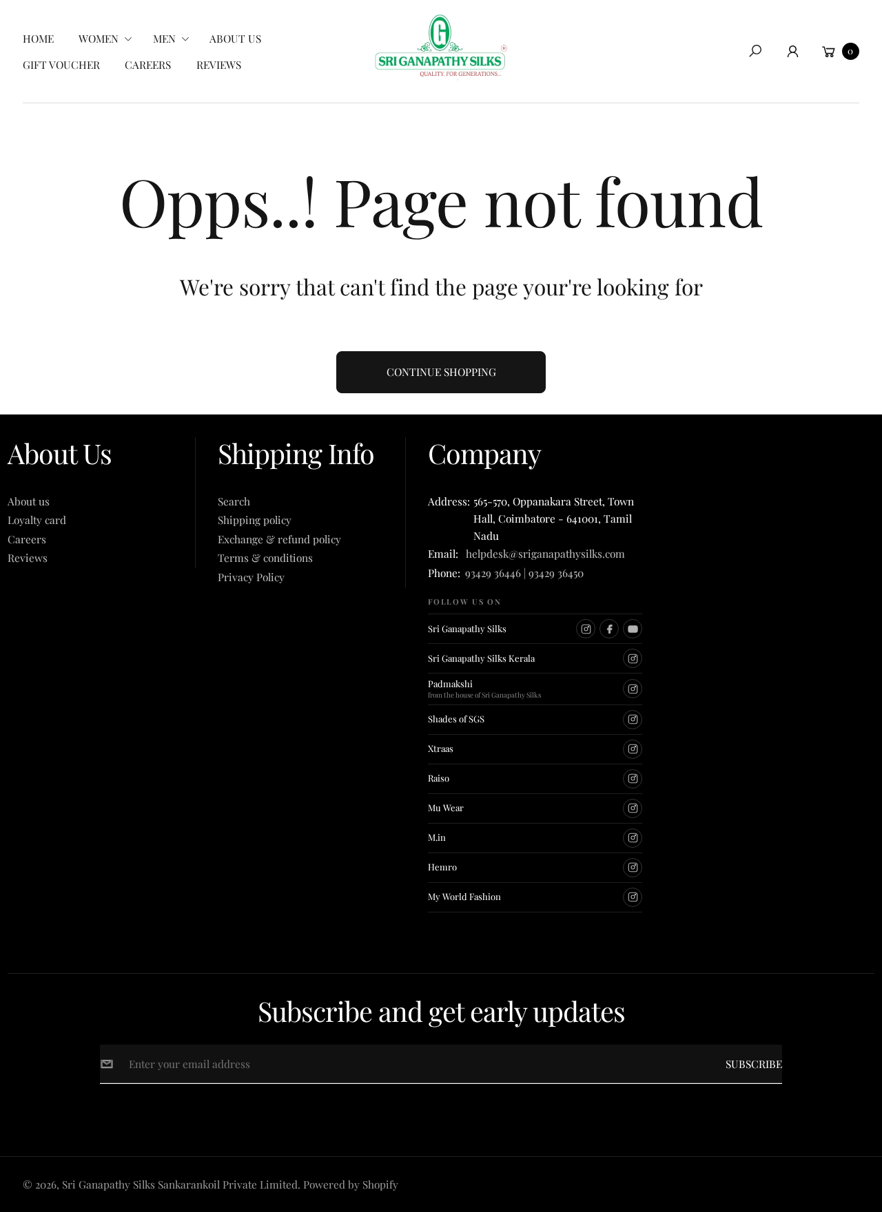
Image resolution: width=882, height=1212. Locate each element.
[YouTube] (632, 628)
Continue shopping (441, 371)
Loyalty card (37, 519)
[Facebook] (609, 628)
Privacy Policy (251, 577)
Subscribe (754, 1063)
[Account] (793, 50)
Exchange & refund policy (279, 539)
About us (29, 501)
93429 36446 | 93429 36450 (524, 572)
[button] (110, 38)
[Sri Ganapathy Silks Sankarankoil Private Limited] (441, 47)
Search (234, 501)
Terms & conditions (265, 557)
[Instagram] (585, 628)
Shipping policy (254, 519)
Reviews (28, 557)
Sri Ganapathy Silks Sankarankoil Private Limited (180, 1184)
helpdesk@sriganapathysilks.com (542, 553)
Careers (27, 539)
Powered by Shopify (350, 1184)
